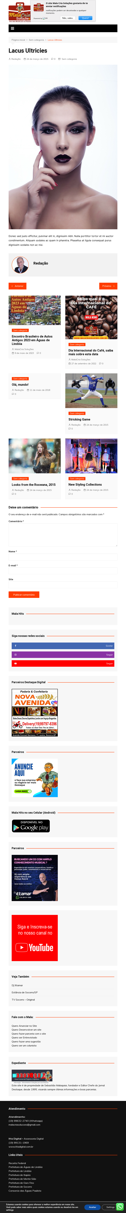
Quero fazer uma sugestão (26, 1041)
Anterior (19, 286)
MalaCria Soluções (24, 349)
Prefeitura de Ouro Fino (21, 1182)
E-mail (13, 565)
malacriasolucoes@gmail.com (24, 1124)
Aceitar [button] (92, 1207)
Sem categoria (69, 59)
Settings (110, 1207)
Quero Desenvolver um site (26, 1029)
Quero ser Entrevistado (24, 1037)
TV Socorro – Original (23, 999)
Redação (16, 59)
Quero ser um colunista (24, 1045)
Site (11, 579)
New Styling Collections (85, 484)
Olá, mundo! (20, 384)
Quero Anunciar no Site (24, 1025)
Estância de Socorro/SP (25, 992)
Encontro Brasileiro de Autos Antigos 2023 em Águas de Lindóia (32, 340)
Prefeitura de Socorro (20, 1186)
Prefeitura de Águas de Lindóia (25, 1167)
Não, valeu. (67, 18)
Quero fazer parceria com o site (29, 1033)
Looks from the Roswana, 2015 (33, 485)
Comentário (16, 521)
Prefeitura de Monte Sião (22, 1178)
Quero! (85, 18)
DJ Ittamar (17, 985)
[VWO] (46, 18)
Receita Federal (17, 1163)
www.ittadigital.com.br (21, 1146)
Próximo (106, 286)
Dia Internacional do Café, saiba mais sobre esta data (91, 352)
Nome (13, 551)
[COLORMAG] (32, 1076)
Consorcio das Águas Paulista (25, 1190)
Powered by (38, 18)
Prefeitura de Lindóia (20, 1171)
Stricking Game (79, 419)
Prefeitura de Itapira (19, 1175)
